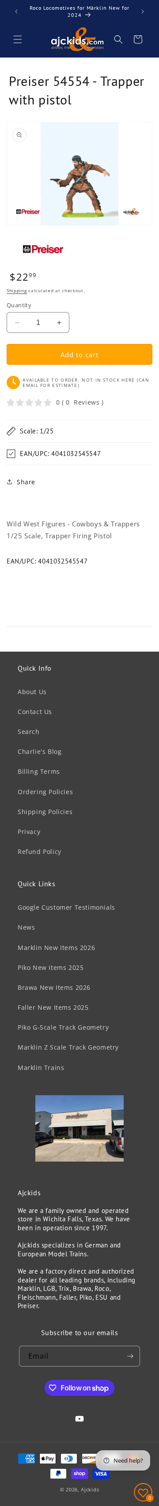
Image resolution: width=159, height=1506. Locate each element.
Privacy (29, 831)
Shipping (17, 290)
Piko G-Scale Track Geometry (63, 1027)
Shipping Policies (45, 811)
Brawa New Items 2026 (54, 987)
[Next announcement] (142, 11)
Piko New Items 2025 (50, 967)
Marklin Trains (41, 1067)
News (26, 927)
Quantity (19, 305)
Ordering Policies (45, 792)
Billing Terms (39, 771)
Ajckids (90, 1489)
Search (29, 731)
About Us (32, 691)
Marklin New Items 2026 (56, 947)
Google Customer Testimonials (66, 907)
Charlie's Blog (39, 751)
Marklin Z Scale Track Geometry (68, 1047)
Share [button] (26, 482)
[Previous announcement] (16, 11)
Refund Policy (39, 851)
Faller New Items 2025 (53, 1007)
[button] (17, 39)
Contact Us (35, 711)
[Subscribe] (130, 1356)
